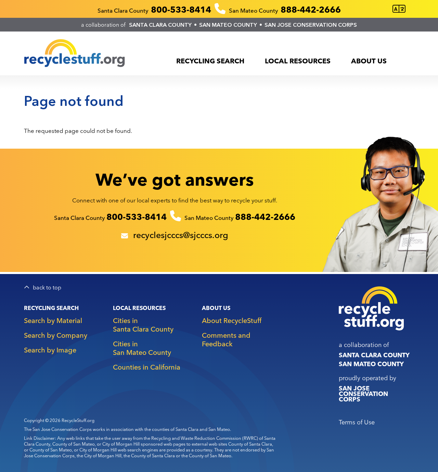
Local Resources (298, 61)
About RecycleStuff (231, 320)
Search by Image (50, 350)
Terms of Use (357, 422)
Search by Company (55, 335)
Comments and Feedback (226, 339)
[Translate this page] (399, 9)
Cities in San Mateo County (142, 348)
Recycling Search (210, 61)
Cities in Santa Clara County (143, 324)
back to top (47, 287)
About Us (369, 61)
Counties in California (146, 367)
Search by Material (53, 320)
